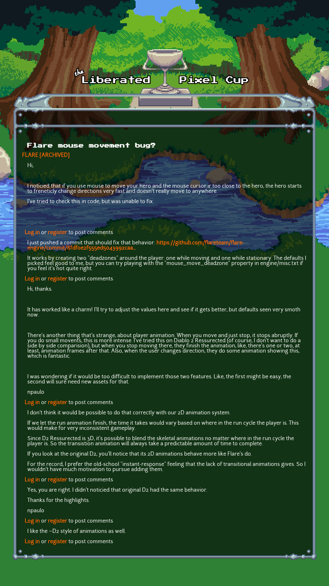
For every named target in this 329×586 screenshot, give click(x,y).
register (57, 232)
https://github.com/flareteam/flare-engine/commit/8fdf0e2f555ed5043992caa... (135, 246)
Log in (32, 232)
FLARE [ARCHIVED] (46, 155)
